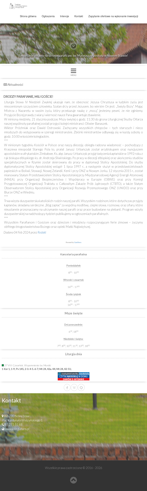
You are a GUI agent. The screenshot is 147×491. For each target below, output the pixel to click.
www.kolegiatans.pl (17, 429)
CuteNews (77, 242)
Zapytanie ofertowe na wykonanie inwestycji (113, 16)
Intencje (64, 16)
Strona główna (28, 16)
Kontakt (78, 16)
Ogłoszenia (48, 16)
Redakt (42, 232)
